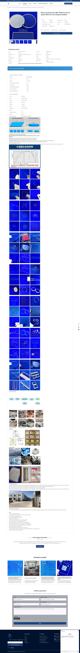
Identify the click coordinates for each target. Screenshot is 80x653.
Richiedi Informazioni (68, 3)
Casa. (20, 3)
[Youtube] (79, 330)
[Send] (77, 652)
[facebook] (8, 647)
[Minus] (77, 631)
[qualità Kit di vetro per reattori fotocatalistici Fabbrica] (31, 568)
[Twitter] (64, 0)
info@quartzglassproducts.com (17, 0)
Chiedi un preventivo (43, 3)
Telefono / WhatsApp (44, 597)
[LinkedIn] (79, 328)
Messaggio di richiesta (17, 606)
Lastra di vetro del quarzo (16, 7)
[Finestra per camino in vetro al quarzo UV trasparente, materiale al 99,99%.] (23, 25)
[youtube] (11, 647)
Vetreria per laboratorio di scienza (44, 642)
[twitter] (10, 647)
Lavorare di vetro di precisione (44, 637)
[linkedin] (13, 647)
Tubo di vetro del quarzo (43, 639)
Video (30, 3)
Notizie (51, 3)
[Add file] (61, 652)
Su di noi (35, 3)
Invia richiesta (40, 546)
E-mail (15, 597)
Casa (25, 636)
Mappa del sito (26, 642)
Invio (40, 623)
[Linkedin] (66, 0)
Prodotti (25, 3)
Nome (15, 602)
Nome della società (43, 602)
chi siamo (26, 637)
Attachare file (16, 616)
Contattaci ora (15, 582)
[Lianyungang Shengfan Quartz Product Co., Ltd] (9, 3)
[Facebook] (63, 0)
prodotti (10, 7)
